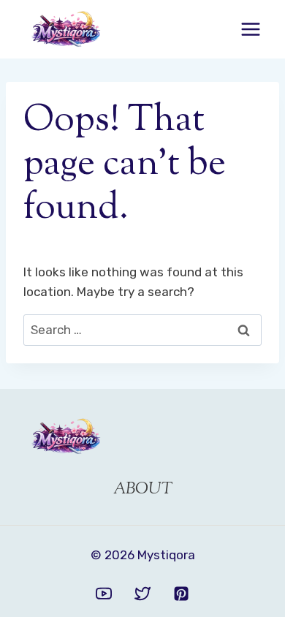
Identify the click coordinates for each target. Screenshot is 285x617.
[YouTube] (104, 594)
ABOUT (142, 489)
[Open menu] (250, 29)
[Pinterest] (181, 594)
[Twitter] (142, 594)
